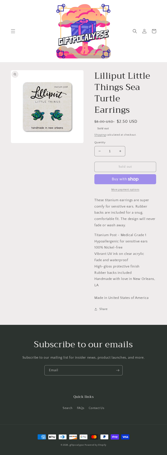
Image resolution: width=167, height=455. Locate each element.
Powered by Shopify (95, 445)
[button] (13, 31)
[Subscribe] (117, 370)
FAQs (80, 408)
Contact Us (96, 408)
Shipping (100, 134)
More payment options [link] (125, 189)
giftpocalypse (77, 445)
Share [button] (103, 309)
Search (68, 408)
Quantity (99, 142)
